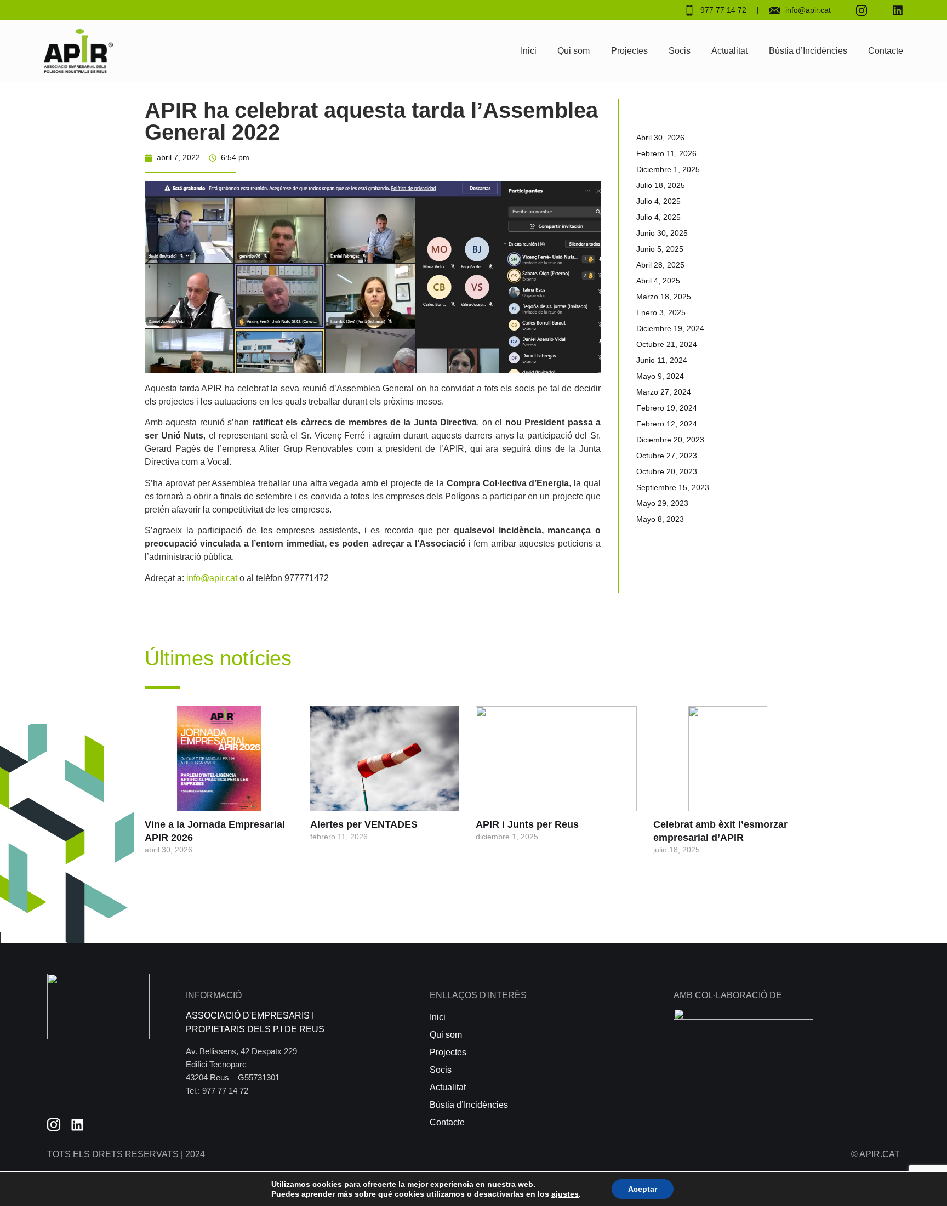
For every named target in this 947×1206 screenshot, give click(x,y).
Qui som (573, 50)
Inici (529, 50)
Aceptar (642, 1189)
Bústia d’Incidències (808, 50)
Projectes (629, 50)
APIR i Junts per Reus (527, 824)
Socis (680, 50)
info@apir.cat (211, 578)
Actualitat (729, 50)
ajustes (565, 1194)
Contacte (885, 50)
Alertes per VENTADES (364, 824)
